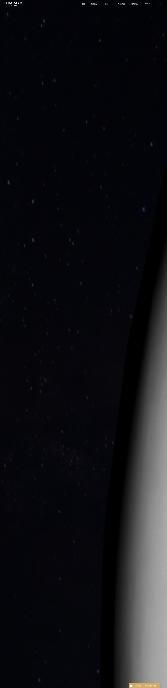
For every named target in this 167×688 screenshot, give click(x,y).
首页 (83, 4)
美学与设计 (95, 4)
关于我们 (146, 4)
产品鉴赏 (121, 4)
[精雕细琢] (83, 344)
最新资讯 (134, 4)
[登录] (161, 4)
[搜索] (156, 4)
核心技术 (108, 4)
